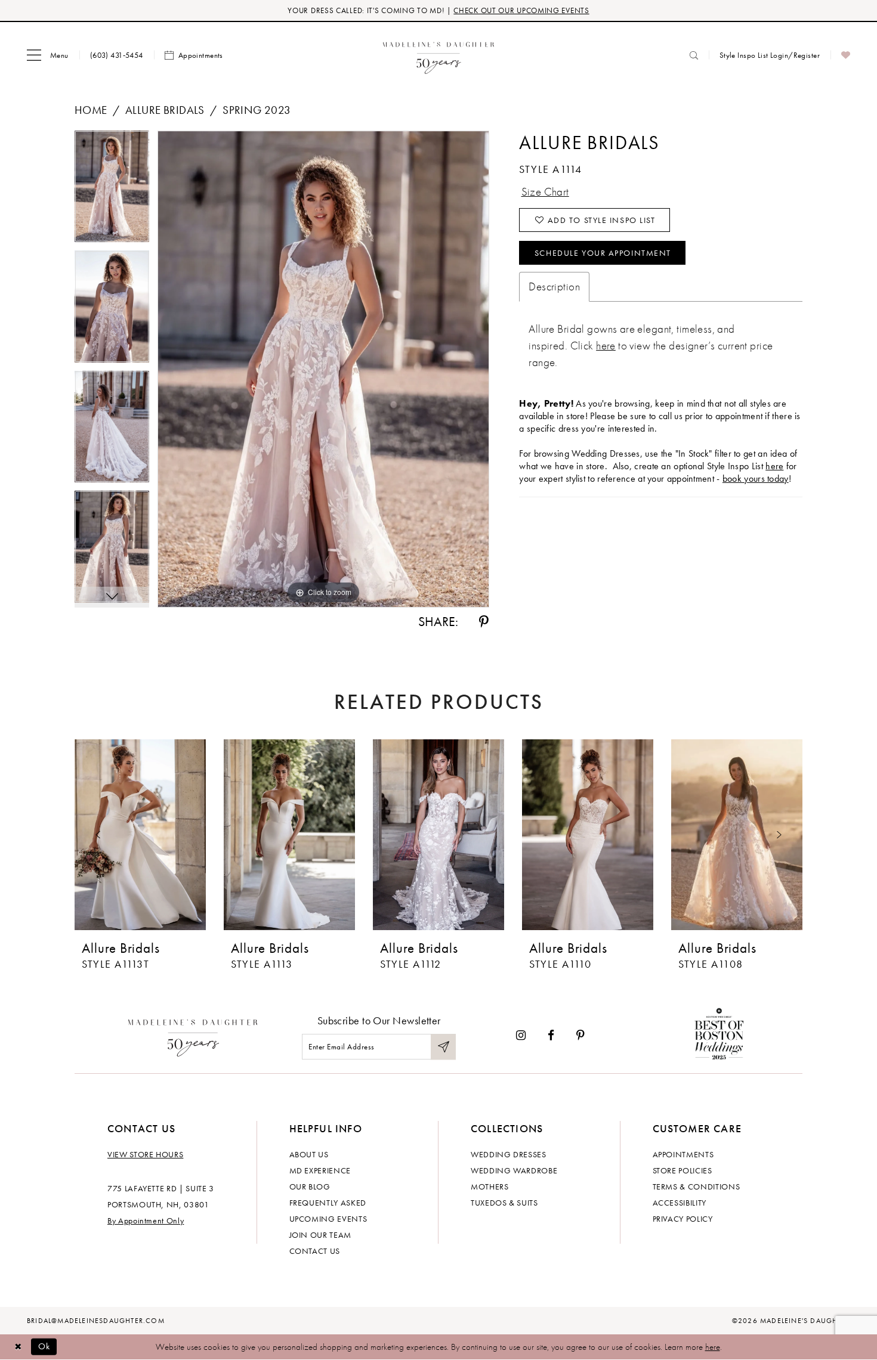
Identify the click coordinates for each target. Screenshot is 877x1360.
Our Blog (310, 1186)
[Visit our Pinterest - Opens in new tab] (580, 1035)
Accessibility (679, 1202)
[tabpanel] (112, 191)
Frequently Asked (327, 1202)
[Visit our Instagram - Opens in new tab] (520, 1035)
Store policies (682, 1170)
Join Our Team (320, 1234)
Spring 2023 (257, 110)
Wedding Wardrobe (514, 1170)
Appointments (683, 1154)
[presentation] (140, 834)
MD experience (320, 1170)
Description (554, 286)
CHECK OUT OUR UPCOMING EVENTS (521, 10)
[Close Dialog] (18, 1346)
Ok (44, 1346)
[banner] (439, 55)
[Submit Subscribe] (443, 1047)
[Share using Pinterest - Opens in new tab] (483, 622)
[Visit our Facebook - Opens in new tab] (551, 1035)
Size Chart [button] (545, 191)
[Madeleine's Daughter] (193, 1035)
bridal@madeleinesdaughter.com (96, 1320)
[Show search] (694, 55)
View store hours (145, 1154)
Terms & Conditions (696, 1186)
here (606, 345)
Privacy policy (683, 1218)
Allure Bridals (165, 110)
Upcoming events (328, 1218)
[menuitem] (47, 55)
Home (91, 110)
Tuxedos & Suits (504, 1202)
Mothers (490, 1186)
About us (309, 1154)
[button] (47, 55)
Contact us (315, 1251)
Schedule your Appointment (603, 252)
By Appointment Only (145, 1220)
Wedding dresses (508, 1154)
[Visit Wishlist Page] (845, 55)
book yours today (755, 478)
